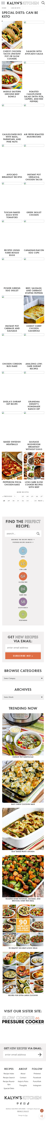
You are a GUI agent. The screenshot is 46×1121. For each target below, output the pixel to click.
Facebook (37, 1077)
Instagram (37, 1085)
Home (4, 8)
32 (23, 501)
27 (42, 496)
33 (27, 501)
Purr (26, 1115)
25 (32, 496)
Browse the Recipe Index (22, 539)
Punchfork (37, 1081)
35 (35, 501)
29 (9, 501)
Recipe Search (9, 1077)
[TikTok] (28, 1103)
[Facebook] (21, 1103)
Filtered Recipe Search (22, 542)
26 (37, 496)
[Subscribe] (40, 1054)
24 (27, 496)
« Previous (7, 496)
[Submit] (38, 533)
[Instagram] (24, 1103)
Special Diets (9, 1088)
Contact (23, 1077)
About (23, 1073)
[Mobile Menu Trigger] (2, 3)
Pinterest (37, 1073)
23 (23, 496)
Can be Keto (15, 8)
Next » (41, 501)
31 (18, 501)
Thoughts (23, 1085)
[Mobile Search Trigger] (44, 3)
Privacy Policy (23, 1111)
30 (14, 501)
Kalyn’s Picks (23, 1081)
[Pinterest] (17, 1103)
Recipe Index (9, 1073)
